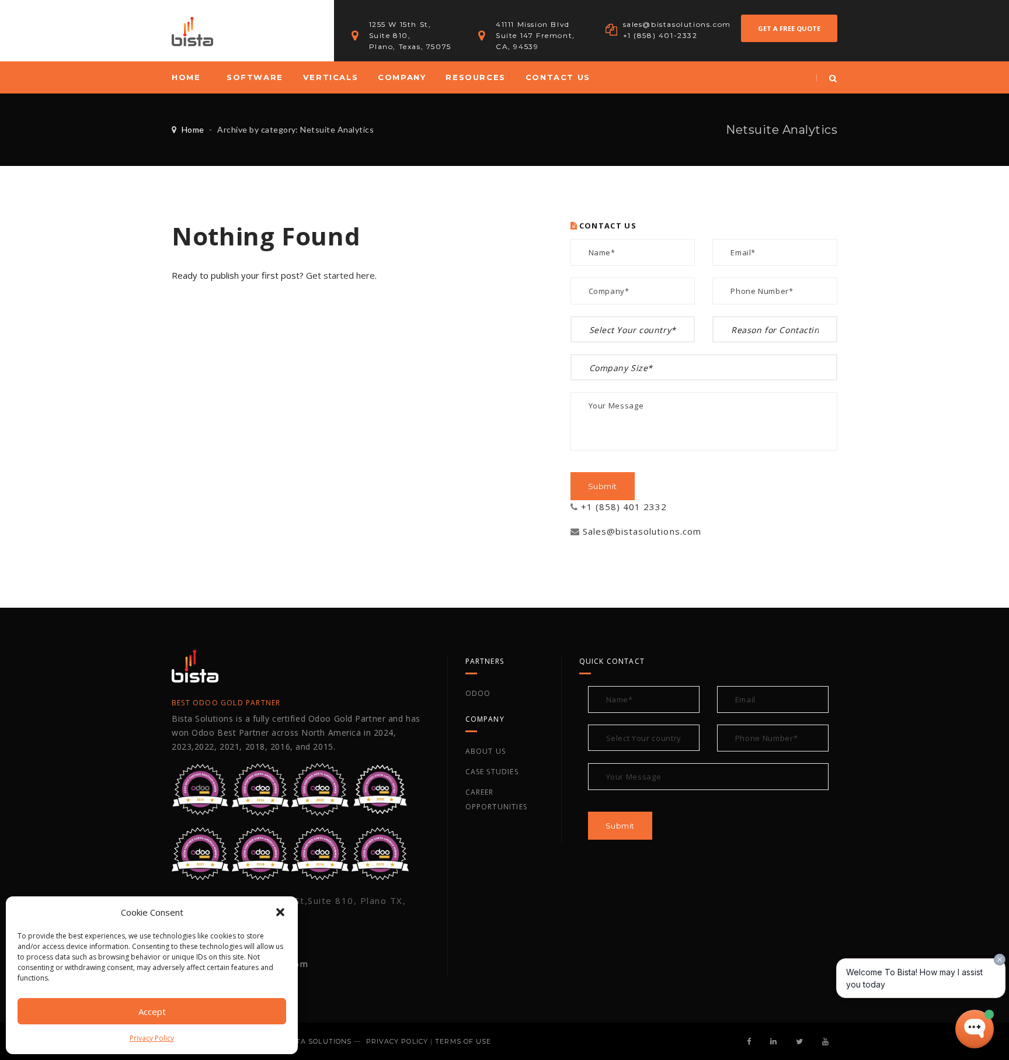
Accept (152, 1011)
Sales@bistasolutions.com (642, 531)
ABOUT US (485, 751)
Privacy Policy (152, 1038)
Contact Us (558, 77)
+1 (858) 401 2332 (624, 506)
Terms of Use (463, 1041)
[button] (280, 912)
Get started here (340, 275)
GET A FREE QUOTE (789, 28)
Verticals (330, 77)
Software (255, 77)
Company (402, 77)
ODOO (478, 693)
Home (186, 77)
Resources (475, 77)
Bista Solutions (317, 1041)
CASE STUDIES (492, 772)
